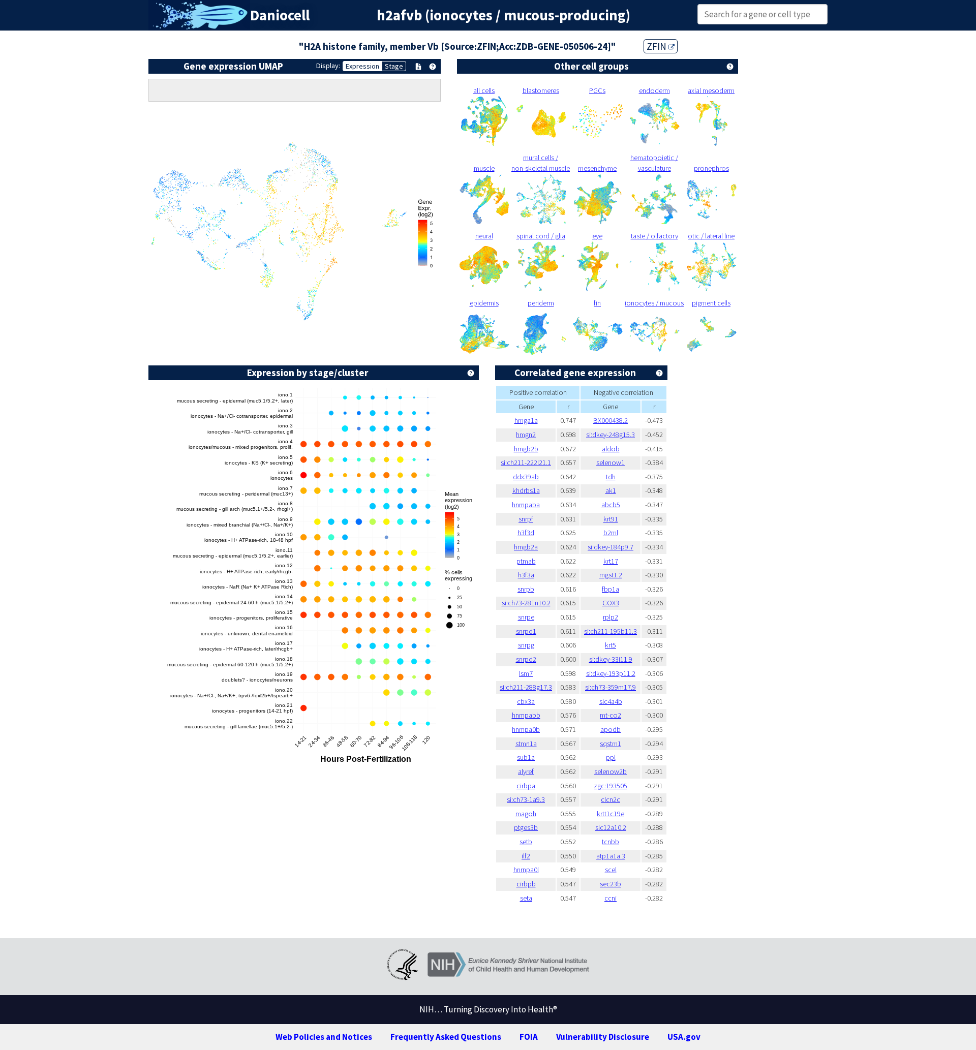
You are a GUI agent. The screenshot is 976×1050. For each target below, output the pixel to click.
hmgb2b (526, 448)
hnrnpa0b (526, 729)
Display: (328, 65)
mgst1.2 (610, 574)
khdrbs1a (526, 490)
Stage (394, 66)
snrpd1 (526, 631)
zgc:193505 (610, 785)
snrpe (526, 617)
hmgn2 (526, 434)
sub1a (526, 757)
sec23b (610, 883)
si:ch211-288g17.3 (526, 687)
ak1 (610, 490)
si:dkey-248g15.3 (610, 434)
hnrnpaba (526, 504)
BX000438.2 (610, 420)
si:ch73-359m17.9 (610, 687)
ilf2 (526, 855)
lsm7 (526, 673)
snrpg (526, 645)
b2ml (610, 532)
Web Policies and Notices (324, 1036)
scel (611, 869)
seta (526, 898)
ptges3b (526, 827)
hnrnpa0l (526, 869)
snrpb (525, 589)
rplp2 (610, 617)
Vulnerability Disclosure (602, 1036)
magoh (525, 813)
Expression (362, 66)
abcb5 (610, 504)
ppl (611, 757)
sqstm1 (610, 743)
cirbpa (525, 785)
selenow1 (610, 462)
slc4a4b (610, 701)
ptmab (526, 561)
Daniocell (280, 15)
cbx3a (526, 701)
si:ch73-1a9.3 (526, 799)
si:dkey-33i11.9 (610, 659)
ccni (610, 898)
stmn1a (526, 743)
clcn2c (610, 799)
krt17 (610, 561)
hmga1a (526, 420)
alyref (526, 771)
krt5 (610, 645)
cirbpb (526, 883)
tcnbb (610, 841)
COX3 (610, 602)
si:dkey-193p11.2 (610, 673)
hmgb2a (526, 546)
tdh (611, 476)
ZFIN (657, 46)
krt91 (610, 518)
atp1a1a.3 (610, 855)
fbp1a (610, 589)
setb (526, 841)
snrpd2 (526, 659)
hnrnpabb (526, 715)
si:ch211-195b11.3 (610, 631)
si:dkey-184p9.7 (610, 546)
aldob (611, 448)
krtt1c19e (610, 813)
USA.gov (683, 1036)
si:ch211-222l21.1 (526, 462)
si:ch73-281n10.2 (526, 602)
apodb (610, 729)
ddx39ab (526, 476)
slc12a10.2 (610, 827)
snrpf (525, 518)
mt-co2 (610, 715)
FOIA (529, 1036)
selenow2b (610, 771)
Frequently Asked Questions (445, 1036)
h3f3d (525, 532)
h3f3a (526, 574)
